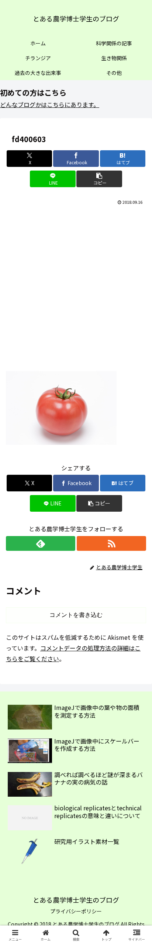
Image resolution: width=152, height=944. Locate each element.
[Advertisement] (76, 286)
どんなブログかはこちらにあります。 (49, 104)
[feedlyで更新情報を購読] (40, 543)
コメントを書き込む (76, 615)
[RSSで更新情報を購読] (111, 543)
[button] (99, 179)
